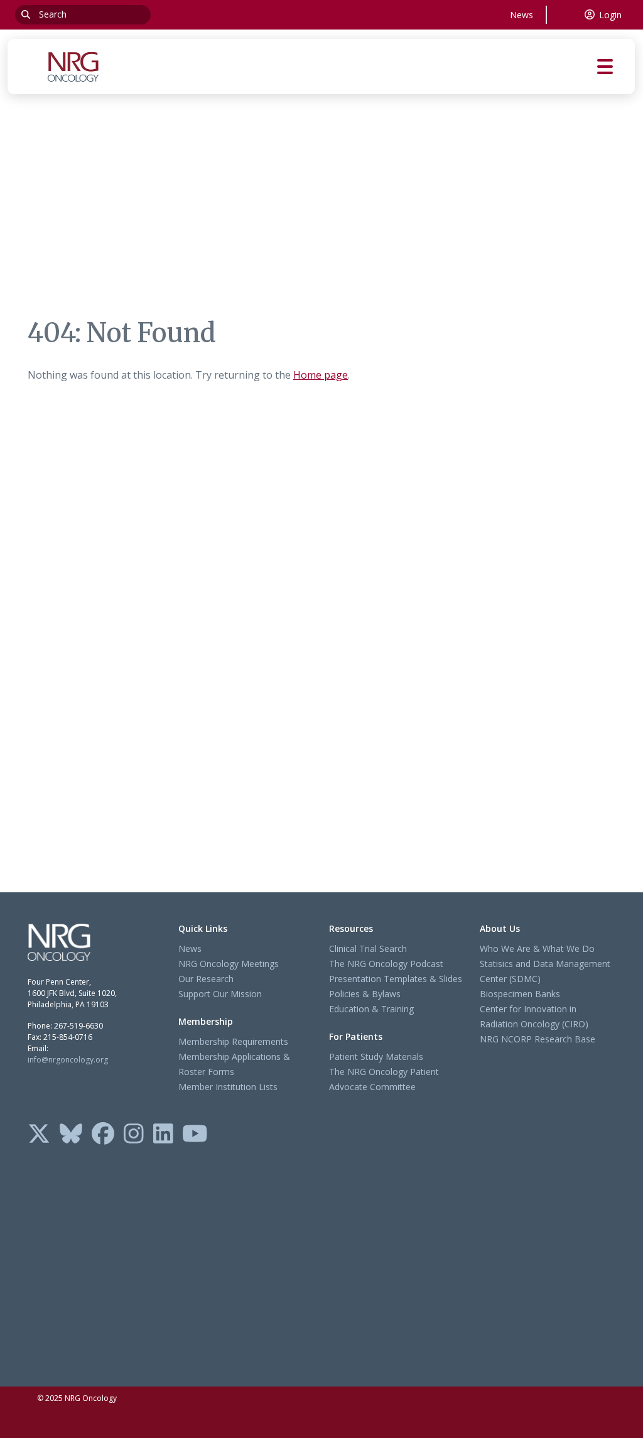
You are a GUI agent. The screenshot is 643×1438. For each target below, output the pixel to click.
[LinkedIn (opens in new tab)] (163, 1134)
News (521, 15)
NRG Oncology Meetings (228, 964)
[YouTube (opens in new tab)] (195, 1134)
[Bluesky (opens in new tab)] (71, 1134)
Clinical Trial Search (368, 948)
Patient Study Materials (376, 1056)
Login (610, 15)
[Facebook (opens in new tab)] (103, 1134)
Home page (320, 375)
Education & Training (371, 1009)
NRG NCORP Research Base (537, 1039)
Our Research (206, 979)
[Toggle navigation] (616, 67)
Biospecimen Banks (520, 994)
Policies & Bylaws (365, 994)
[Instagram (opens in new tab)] (134, 1134)
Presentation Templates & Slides (395, 979)
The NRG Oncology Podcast (386, 964)
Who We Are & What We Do (537, 948)
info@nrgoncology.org (68, 1059)
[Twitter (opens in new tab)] (39, 1134)
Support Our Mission (220, 994)
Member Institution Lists (228, 1087)
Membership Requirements (233, 1041)
